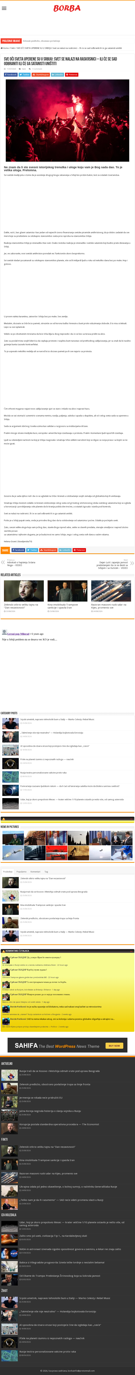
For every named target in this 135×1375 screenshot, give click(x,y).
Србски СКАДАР (18, 957)
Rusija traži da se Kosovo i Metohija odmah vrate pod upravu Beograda (53, 892)
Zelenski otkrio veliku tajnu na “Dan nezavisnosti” (21, 606)
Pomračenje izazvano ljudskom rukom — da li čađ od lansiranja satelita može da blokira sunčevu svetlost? (70, 786)
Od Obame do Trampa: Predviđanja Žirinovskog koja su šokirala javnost (59, 1275)
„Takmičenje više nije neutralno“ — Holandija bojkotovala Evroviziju (51, 732)
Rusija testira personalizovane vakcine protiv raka (43, 772)
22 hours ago (62, 965)
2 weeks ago (67, 1014)
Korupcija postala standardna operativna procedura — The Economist (59, 1124)
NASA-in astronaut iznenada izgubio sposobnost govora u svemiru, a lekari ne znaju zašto (70, 1249)
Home (6, 48)
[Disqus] (67, 669)
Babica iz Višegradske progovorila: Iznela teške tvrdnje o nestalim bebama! (62, 1262)
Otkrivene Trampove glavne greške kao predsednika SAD (24, 977)
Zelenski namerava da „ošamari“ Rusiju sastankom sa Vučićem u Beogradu (31, 1014)
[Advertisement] (67, 24)
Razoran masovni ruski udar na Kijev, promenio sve (108, 606)
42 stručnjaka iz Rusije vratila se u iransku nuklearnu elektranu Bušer (29, 965)
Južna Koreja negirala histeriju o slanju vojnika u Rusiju (50, 1111)
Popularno (22, 871)
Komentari (35, 871)
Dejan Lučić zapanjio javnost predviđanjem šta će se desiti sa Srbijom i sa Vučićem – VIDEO (112, 564)
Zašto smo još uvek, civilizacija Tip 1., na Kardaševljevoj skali (53, 1235)
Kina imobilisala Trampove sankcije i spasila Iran (63, 606)
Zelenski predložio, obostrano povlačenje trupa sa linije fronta (51, 41)
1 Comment (37, 69)
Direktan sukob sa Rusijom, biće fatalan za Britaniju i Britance (26, 990)
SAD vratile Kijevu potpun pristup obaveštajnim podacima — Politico (29, 1027)
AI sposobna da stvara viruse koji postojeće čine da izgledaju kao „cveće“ (54, 746)
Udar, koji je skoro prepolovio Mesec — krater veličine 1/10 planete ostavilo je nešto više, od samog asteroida (72, 799)
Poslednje (8, 871)
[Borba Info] (67, 8)
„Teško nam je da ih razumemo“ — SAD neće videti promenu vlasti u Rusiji (61, 1200)
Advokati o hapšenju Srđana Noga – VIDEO (21, 563)
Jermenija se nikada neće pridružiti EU (40, 1097)
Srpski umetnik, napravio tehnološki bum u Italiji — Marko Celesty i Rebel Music (57, 719)
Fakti (13, 48)
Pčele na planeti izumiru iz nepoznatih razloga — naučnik (47, 759)
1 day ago (56, 990)
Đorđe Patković (18, 1006)
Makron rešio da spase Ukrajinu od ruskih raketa (21, 1002)
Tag (46, 871)
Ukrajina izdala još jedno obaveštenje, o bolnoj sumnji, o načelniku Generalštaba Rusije (68, 1186)
